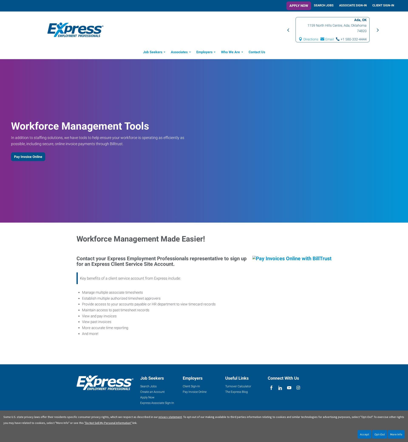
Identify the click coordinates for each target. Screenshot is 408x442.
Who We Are (230, 52)
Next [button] (377, 30)
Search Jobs (324, 5)
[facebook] (271, 388)
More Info (396, 434)
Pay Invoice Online (28, 157)
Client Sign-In (383, 5)
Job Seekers (152, 52)
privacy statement (170, 417)
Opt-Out (379, 434)
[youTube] (289, 388)
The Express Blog (236, 391)
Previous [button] (288, 30)
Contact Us (257, 52)
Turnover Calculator (238, 386)
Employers (204, 52)
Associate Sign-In (353, 5)
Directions (311, 39)
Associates (179, 52)
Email (330, 39)
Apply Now (298, 6)
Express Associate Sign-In (157, 403)
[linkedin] (280, 388)
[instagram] (298, 388)
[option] (333, 29)
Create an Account (152, 391)
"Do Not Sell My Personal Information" (108, 423)
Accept (364, 434)
